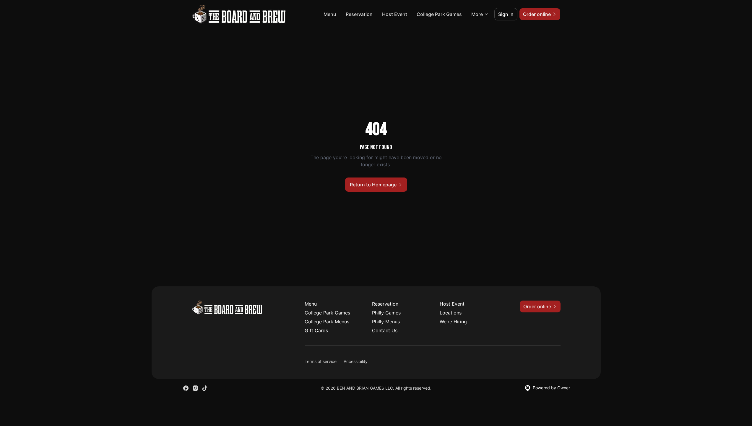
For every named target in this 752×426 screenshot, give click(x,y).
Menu (330, 14)
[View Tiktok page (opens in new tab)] (204, 388)
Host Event (394, 14)
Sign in (506, 14)
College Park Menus (327, 322)
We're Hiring (453, 322)
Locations (451, 313)
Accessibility (356, 361)
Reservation (359, 14)
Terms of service (321, 361)
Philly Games (386, 313)
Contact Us (384, 330)
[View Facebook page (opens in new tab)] (185, 388)
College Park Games (439, 14)
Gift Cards (316, 330)
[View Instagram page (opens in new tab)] (195, 388)
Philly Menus (386, 322)
